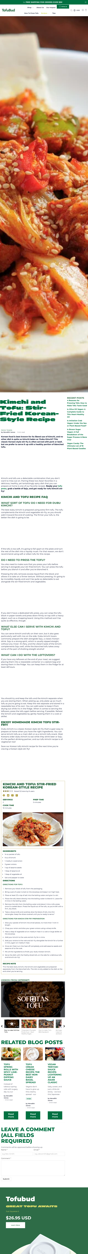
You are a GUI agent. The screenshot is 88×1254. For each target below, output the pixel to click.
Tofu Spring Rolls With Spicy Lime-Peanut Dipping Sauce (11, 1072)
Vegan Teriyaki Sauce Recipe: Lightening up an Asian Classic (55, 1073)
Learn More (15, 1225)
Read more (11, 1115)
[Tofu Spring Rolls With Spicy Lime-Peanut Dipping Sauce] (11, 1053)
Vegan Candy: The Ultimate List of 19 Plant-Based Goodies (76, 446)
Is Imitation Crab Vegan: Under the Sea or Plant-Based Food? (77, 423)
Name (4, 1150)
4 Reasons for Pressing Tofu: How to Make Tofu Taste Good (77, 403)
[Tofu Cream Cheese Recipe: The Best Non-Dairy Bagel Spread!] (33, 1053)
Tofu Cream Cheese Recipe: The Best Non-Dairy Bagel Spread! (33, 1073)
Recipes (44, 13)
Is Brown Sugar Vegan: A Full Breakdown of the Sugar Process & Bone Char (77, 434)
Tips (53, 13)
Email (37, 1150)
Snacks (9, 430)
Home (3, 430)
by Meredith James (8, 432)
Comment (6, 1158)
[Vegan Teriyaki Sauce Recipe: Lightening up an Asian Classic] (55, 1053)
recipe (29, 1098)
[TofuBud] (8, 10)
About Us (40, 7)
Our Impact (50, 7)
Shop (29, 7)
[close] (86, 2)
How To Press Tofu (31, 13)
